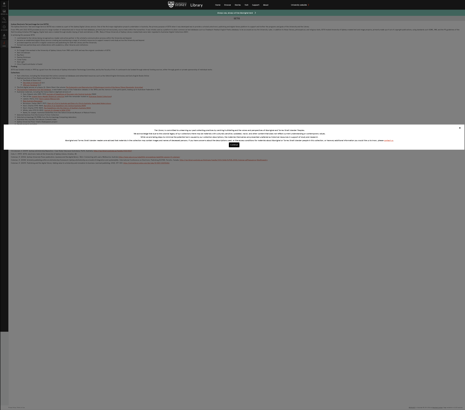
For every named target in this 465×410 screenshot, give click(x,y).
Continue (234, 145)
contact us (388, 140)
